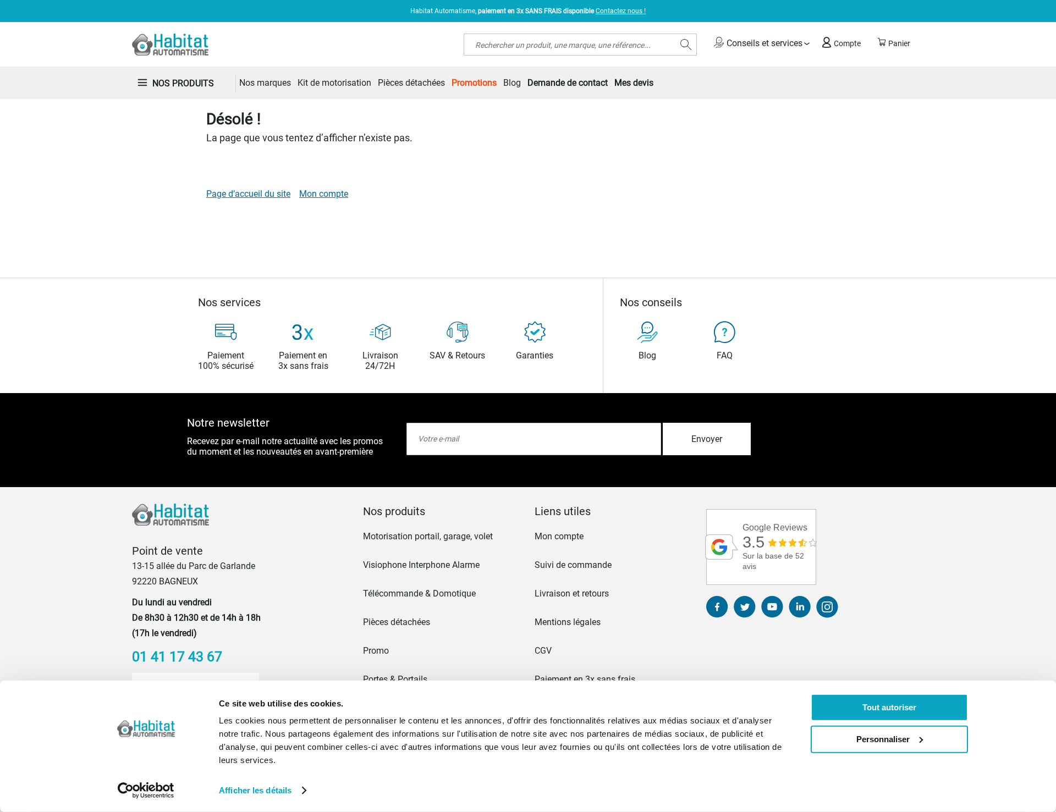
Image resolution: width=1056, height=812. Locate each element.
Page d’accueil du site (248, 194)
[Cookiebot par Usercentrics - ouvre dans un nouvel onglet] (146, 790)
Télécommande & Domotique (419, 593)
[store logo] (170, 45)
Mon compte (323, 194)
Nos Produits (183, 83)
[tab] (442, 511)
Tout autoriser (889, 707)
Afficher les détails (255, 790)
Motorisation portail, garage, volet (428, 536)
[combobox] (580, 45)
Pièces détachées (396, 622)
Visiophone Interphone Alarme (421, 565)
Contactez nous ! (621, 11)
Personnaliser (883, 738)
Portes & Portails (395, 679)
